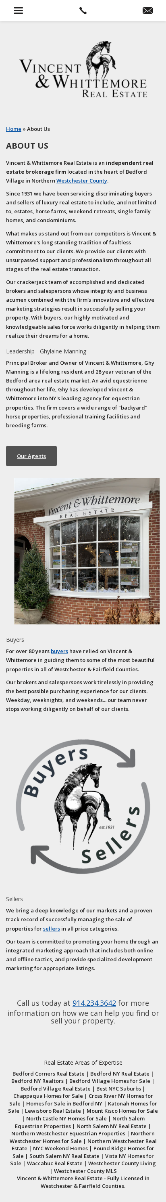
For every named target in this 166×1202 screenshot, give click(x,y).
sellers (51, 928)
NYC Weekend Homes (60, 1148)
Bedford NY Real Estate (119, 1073)
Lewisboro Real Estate (53, 1110)
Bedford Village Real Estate (56, 1088)
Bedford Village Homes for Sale (109, 1080)
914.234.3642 (94, 1003)
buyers (59, 651)
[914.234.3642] (83, 10)
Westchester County (81, 180)
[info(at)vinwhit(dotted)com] (148, 11)
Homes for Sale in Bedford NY (64, 1103)
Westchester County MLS (85, 1171)
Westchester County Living (122, 1163)
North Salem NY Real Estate (112, 1126)
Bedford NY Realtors (37, 1080)
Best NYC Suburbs (118, 1088)
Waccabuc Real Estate (55, 1163)
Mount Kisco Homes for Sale (122, 1110)
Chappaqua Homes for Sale (48, 1095)
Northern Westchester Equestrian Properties (68, 1133)
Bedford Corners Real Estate (48, 1073)
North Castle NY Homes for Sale (66, 1118)
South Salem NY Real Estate (64, 1156)
